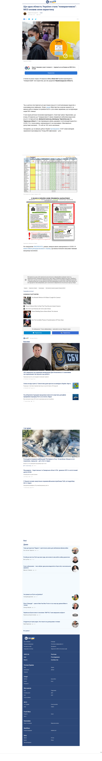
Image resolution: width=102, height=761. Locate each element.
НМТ (52, 695)
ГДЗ (25, 690)
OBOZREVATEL (38, 246)
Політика (53, 654)
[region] (51, 92)
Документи (53, 646)
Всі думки (26, 630)
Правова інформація (28, 644)
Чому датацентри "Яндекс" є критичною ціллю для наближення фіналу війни (45, 548)
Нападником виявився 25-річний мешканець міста (36, 485)
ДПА (52, 692)
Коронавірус (41, 288)
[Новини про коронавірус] (26, 338)
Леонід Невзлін (27, 607)
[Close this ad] (101, 752)
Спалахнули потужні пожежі (30, 474)
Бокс (52, 681)
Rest (25, 541)
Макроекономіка (55, 723)
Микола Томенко (27, 570)
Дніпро (52, 669)
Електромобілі (54, 704)
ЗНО (25, 695)
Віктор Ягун (26, 559)
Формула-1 (26, 683)
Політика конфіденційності (57, 644)
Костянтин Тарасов (28, 550)
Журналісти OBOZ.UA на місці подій (59, 648)
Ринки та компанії (28, 723)
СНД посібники (27, 697)
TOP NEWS (27, 428)
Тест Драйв (26, 704)
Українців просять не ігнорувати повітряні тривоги (36, 376)
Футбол (25, 679)
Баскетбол (53, 679)
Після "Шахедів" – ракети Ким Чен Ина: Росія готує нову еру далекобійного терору (45, 604)
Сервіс (52, 706)
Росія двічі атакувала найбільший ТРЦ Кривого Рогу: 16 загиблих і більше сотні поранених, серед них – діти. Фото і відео (48, 460)
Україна (25, 288)
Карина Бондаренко (33, 12)
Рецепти (25, 714)
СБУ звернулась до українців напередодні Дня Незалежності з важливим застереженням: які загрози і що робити (47, 373)
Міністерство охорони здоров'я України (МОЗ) (55, 288)
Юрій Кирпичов (27, 624)
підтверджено (55, 129)
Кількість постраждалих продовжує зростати (34, 463)
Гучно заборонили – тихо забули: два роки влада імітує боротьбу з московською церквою (47, 567)
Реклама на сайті (28, 646)
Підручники (53, 690)
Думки (25, 544)
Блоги (25, 660)
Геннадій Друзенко (28, 596)
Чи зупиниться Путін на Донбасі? (33, 594)
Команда (53, 641)
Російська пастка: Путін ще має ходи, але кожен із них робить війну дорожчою (46, 557)
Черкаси (26, 672)
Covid (41, 12)
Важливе (26, 342)
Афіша (25, 737)
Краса (25, 740)
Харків (52, 667)
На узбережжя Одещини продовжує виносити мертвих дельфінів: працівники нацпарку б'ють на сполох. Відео (44, 395)
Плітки (52, 737)
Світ (25, 657)
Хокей (25, 681)
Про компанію (27, 641)
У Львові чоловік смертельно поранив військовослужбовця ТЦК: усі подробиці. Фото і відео (49, 482)
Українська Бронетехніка (29, 615)
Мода (52, 740)
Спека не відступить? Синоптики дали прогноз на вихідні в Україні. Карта (47, 383)
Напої (52, 714)
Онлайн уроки (27, 692)
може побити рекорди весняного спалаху (37, 248)
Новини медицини (28, 730)
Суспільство (54, 660)
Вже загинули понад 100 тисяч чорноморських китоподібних (38, 399)
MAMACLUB (53, 730)
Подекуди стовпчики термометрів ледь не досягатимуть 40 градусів (40, 386)
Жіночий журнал (27, 742)
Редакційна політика (28, 291)
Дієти (25, 716)
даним (48, 107)
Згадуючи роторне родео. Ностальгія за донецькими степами (41, 621)
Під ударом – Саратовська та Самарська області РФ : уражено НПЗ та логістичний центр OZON (50, 471)
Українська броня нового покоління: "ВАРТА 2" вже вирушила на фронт (44, 612)
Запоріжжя (26, 669)
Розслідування (55, 657)
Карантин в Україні (33, 288)
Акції (25, 706)
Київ (25, 667)
